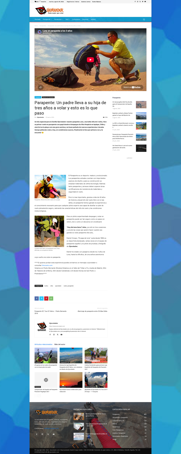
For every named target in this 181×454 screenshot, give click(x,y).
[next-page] (39, 395)
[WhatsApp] (51, 298)
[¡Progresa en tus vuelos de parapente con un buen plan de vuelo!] (46, 355)
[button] (144, 19)
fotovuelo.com (47, 265)
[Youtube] (145, 1)
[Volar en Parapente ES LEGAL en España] (79, 436)
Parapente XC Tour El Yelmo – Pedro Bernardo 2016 (51, 312)
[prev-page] (36, 395)
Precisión (37, 387)
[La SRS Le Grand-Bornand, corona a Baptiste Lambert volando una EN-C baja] (141, 126)
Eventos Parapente (90, 387)
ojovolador (58, 286)
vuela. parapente (69, 286)
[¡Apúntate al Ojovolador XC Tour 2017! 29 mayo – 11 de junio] (96, 380)
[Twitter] (140, 1)
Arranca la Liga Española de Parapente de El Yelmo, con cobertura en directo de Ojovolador (71, 367)
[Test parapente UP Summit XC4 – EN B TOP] (79, 426)
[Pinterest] (46, 298)
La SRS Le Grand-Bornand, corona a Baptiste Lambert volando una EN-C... (123, 125)
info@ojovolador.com (51, 428)
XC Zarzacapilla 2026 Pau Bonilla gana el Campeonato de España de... (122, 104)
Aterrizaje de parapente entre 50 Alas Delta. (92, 311)
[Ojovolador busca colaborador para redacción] (71, 380)
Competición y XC (64, 362)
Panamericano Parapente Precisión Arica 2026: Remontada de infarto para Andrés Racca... (122, 136)
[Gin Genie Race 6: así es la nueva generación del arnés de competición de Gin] (141, 148)
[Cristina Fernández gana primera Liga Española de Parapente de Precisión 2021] (96, 355)
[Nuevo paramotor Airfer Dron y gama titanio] (79, 416)
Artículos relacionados (43, 344)
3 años (46, 286)
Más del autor (59, 344)
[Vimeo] (142, 1)
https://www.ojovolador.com (57, 326)
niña (51, 286)
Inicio (36, 26)
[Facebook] (135, 1)
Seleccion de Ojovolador (48, 97)
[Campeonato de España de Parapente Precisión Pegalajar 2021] (46, 380)
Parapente (43, 26)
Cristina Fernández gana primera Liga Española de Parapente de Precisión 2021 (96, 367)
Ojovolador (40, 117)
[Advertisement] (71, 154)
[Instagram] (137, 1)
